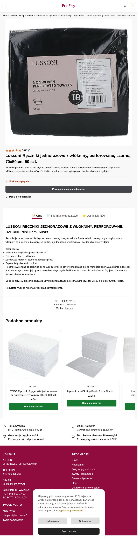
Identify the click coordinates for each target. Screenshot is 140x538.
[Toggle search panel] (125, 6)
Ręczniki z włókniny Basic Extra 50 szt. (90, 391)
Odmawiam (52, 521)
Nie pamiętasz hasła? (15, 515)
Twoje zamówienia (13, 520)
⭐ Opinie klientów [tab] (93, 215)
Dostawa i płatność (82, 478)
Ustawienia (85, 521)
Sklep (21, 15)
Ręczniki (78, 15)
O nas (75, 460)
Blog (74, 483)
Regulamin (77, 464)
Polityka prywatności (83, 469)
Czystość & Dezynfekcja (59, 15)
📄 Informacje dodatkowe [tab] (62, 215)
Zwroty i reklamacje (82, 473)
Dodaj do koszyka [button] (33, 406)
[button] (132, 6)
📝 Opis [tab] (37, 215)
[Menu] (8, 6)
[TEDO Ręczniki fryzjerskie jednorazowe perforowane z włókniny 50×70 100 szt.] (33, 355)
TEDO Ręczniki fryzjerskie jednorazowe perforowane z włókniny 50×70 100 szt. (33, 393)
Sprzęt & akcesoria (35, 15)
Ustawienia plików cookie (86, 487)
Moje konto (9, 510)
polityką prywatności (72, 510)
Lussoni (69, 308)
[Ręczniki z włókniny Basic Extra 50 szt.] (91, 355)
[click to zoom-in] (68, 82)
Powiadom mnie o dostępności (68, 189)
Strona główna (10, 15)
